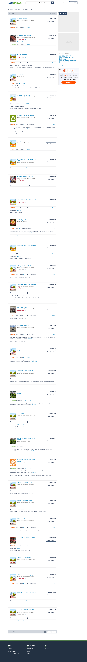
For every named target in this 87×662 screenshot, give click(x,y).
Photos (28, 27)
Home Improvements (28, 308)
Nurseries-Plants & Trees (29, 20)
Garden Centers (20, 20)
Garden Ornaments (32, 201)
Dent (18, 187)
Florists (25, 221)
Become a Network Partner (13, 653)
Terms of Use (55, 659)
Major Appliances (27, 178)
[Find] (52, 3)
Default (53, 13)
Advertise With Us (12, 651)
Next (54, 631)
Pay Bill (28, 653)
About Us (10, 648)
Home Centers (33, 462)
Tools (60, 63)
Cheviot (18, 548)
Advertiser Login (30, 648)
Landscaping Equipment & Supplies (31, 56)
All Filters (12, 13)
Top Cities (47, 648)
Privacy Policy (28, 659)
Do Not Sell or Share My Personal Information (42, 659)
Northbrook (19, 235)
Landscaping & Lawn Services (34, 142)
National (28, 651)
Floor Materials (35, 178)
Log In (59, 2)
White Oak (19, 210)
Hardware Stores (27, 539)
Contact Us (10, 649)
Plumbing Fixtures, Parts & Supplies (67, 61)
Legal (60, 659)
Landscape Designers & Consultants (31, 96)
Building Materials (28, 37)
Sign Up (65, 2)
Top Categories (48, 649)
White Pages (29, 649)
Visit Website (51, 21)
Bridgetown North (20, 424)
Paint (33, 539)
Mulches (26, 142)
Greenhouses (27, 395)
